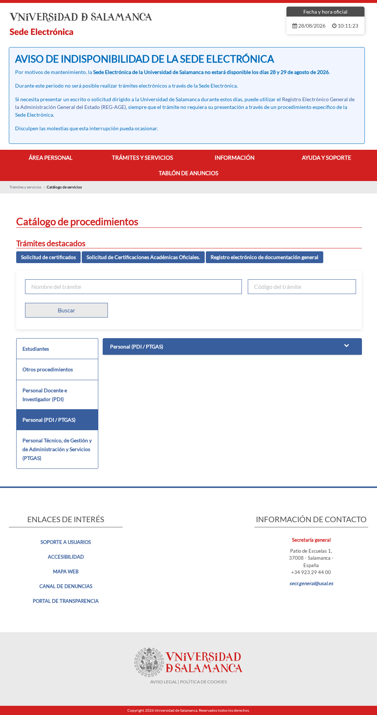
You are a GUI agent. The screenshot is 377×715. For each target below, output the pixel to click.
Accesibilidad (66, 557)
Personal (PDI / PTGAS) (48, 420)
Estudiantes (35, 349)
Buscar (66, 310)
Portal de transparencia (66, 601)
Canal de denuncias (65, 586)
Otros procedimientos (47, 369)
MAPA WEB (65, 571)
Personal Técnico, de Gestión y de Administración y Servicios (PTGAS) (57, 449)
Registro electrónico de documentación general (264, 257)
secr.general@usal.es (311, 583)
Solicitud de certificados (48, 257)
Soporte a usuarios (65, 542)
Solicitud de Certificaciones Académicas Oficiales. (143, 257)
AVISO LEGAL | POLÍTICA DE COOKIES (188, 681)
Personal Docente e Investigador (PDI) (44, 394)
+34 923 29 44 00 (311, 572)
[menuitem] (50, 158)
